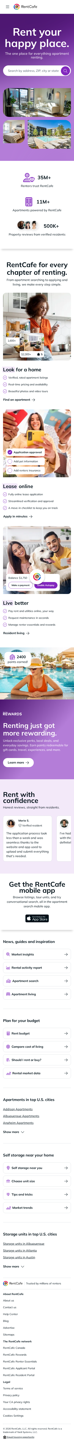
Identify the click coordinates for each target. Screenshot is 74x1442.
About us (8, 1300)
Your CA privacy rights (16, 1402)
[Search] (65, 70)
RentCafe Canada (14, 1348)
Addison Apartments (18, 1109)
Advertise (9, 1327)
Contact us (9, 1307)
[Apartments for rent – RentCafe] (42, 7)
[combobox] (32, 70)
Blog (6, 1321)
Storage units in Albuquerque (23, 1244)
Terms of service (13, 1388)
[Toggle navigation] (7, 6)
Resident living (13, 633)
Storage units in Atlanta (20, 1250)
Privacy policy (11, 1395)
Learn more (16, 762)
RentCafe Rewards (15, 1354)
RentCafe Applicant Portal (19, 1368)
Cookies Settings (13, 1415)
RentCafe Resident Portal (18, 1375)
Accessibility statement (17, 1409)
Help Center (10, 1314)
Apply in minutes (15, 516)
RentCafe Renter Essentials (20, 1361)
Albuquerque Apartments (21, 1116)
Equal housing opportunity (20, 1437)
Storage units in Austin (19, 1257)
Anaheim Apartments (18, 1123)
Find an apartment (16, 399)
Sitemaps (8, 1334)
